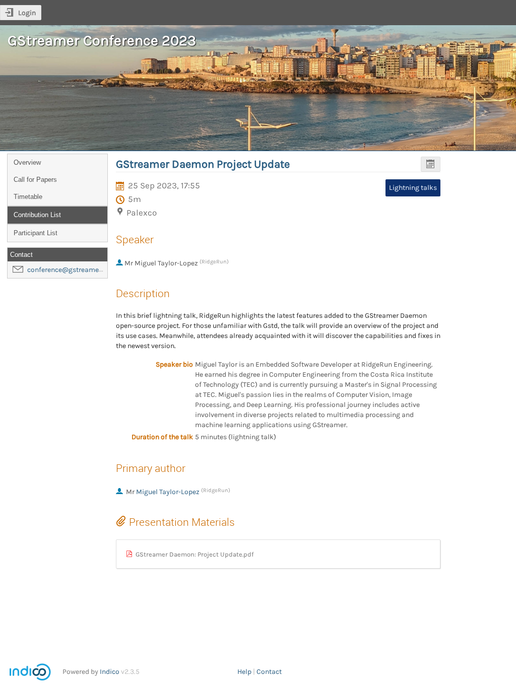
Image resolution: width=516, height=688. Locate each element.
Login (27, 13)
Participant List (35, 233)
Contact (269, 671)
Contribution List (37, 215)
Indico (109, 671)
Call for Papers (35, 179)
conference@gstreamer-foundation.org (89, 269)
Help (244, 671)
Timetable (28, 196)
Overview (27, 162)
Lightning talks (413, 187)
